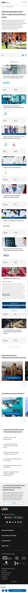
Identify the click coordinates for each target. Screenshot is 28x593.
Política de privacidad (6, 572)
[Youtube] (10, 522)
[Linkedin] (12, 522)
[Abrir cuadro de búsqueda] (22, 2)
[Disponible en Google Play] (18, 517)
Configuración (14, 310)
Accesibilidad (4, 578)
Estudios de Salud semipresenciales (12, 413)
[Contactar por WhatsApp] (3, 590)
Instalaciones (6, 541)
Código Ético (4, 576)
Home (3, 6)
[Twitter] (15, 522)
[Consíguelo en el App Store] (8, 517)
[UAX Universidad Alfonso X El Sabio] (6, 2)
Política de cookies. (6, 294)
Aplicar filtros (20, 585)
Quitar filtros (7, 585)
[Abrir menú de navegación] (25, 2)
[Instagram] (18, 522)
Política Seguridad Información (8, 568)
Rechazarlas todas (14, 303)
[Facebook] (7, 522)
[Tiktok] (21, 522)
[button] (14, 55)
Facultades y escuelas (9, 535)
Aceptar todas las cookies (14, 306)
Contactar (14, 503)
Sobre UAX (5, 546)
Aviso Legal (4, 570)
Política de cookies (6, 574)
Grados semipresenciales (12, 377)
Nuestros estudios (8, 530)
